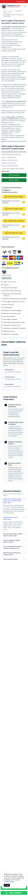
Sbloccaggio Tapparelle (10, 319)
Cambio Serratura (8, 304)
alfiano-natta (7, 12)
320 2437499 (15, 175)
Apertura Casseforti (9, 316)
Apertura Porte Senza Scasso (12, 290)
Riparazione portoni (9, 331)
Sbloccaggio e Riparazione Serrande (14, 322)
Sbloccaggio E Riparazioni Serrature (14, 301)
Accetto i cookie (9, 881)
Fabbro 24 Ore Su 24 (9, 282)
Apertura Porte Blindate (10, 288)
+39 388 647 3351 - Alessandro (15, 220)
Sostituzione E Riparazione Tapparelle (14, 328)
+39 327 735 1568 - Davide (15, 208)
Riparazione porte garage (10, 334)
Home (5, 11)
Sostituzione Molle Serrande (11, 325)
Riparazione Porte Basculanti (11, 313)
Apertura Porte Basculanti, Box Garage (14, 298)
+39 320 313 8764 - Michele (15, 196)
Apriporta (6, 285)
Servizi (11, 11)
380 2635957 (15, 180)
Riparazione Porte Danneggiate (12, 310)
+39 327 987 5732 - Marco (15, 233)
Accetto (7, 885)
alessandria (18, 11)
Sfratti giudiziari (7, 307)
